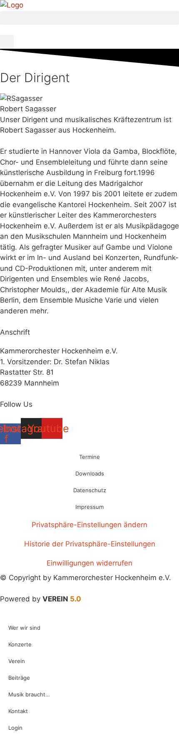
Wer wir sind (24, 627)
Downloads (89, 473)
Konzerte (20, 644)
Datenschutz (89, 490)
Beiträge (19, 677)
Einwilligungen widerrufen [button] (89, 563)
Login (15, 727)
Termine (89, 456)
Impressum (89, 506)
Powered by (40, 599)
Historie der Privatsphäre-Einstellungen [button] (89, 544)
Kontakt (18, 711)
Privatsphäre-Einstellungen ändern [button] (89, 525)
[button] (89, 18)
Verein (16, 661)
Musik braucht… (29, 694)
